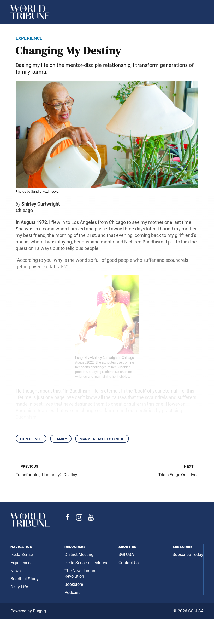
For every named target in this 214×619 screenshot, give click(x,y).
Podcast (72, 592)
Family (61, 438)
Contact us (128, 562)
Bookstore (73, 584)
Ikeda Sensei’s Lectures (85, 562)
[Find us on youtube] (91, 519)
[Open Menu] (200, 12)
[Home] (101, 12)
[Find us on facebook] (67, 518)
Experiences (21, 562)
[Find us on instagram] (79, 519)
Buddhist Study (24, 578)
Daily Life (19, 586)
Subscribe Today (188, 554)
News (15, 570)
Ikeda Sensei (22, 554)
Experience (31, 438)
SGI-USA (126, 554)
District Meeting (78, 554)
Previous (29, 466)
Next (188, 466)
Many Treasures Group (102, 438)
